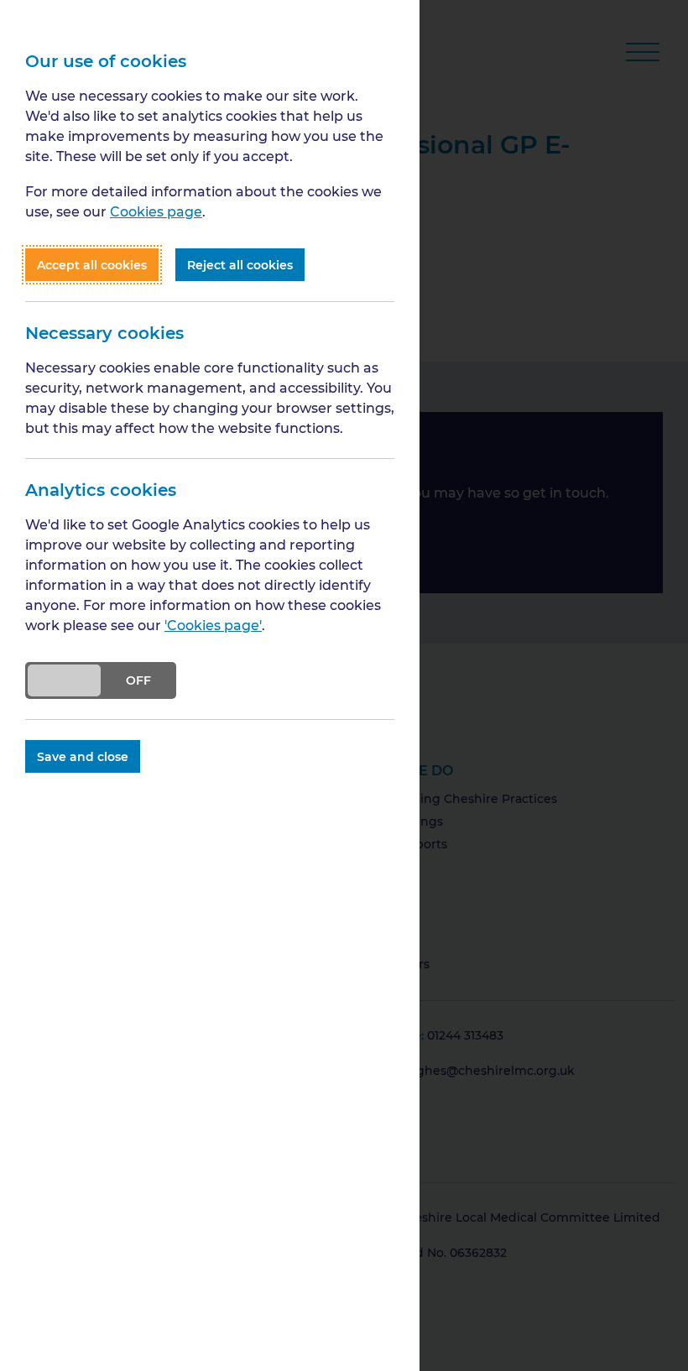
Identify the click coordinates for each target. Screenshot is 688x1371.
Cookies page (156, 211)
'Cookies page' (213, 624)
